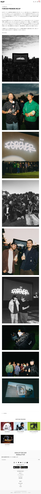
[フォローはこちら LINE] (18, 462)
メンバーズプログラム (21, 474)
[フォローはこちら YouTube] (20, 462)
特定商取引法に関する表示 (17, 492)
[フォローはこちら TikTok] (25, 462)
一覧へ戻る (5, 413)
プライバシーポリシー (24, 492)
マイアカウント (20, 476)
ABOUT (20, 481)
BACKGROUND (20, 483)
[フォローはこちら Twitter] (22, 462)
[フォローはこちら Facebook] (16, 462)
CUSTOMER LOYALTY (20, 471)
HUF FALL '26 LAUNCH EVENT (34, 431)
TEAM (20, 484)
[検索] (33, 1)
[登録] (39, 459)
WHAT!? (4, 4)
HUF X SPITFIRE (7, 444)
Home (1, 4)
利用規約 (11, 492)
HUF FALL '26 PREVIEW (20, 431)
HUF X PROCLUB (7, 431)
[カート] (37, 1)
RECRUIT (29, 492)
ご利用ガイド (20, 473)
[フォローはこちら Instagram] (14, 462)
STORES (20, 486)
